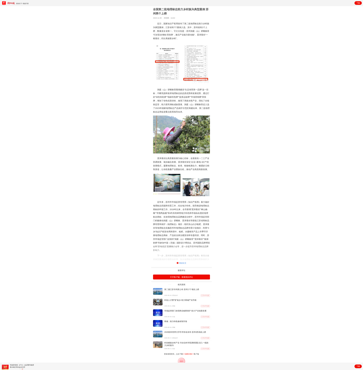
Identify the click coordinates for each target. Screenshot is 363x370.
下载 (358, 3)
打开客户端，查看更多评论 (181, 277)
